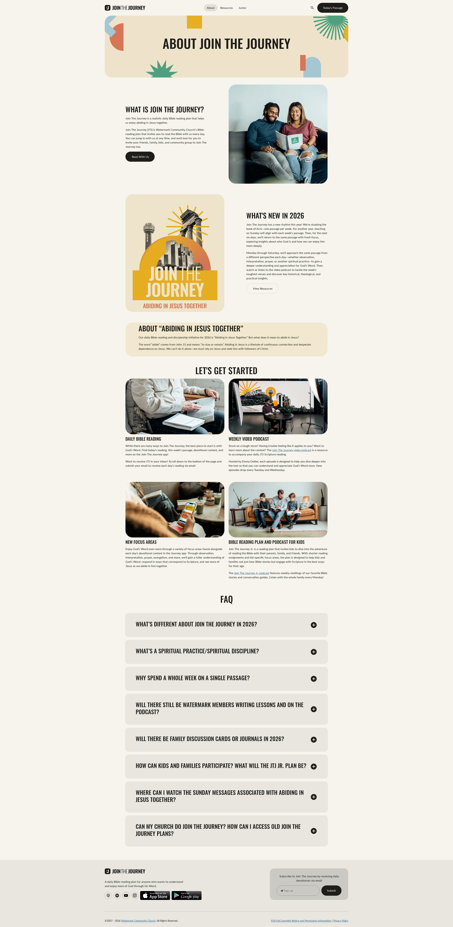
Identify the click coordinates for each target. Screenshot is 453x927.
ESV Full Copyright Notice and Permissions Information (301, 920)
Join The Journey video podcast (291, 450)
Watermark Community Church (138, 920)
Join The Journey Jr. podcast (251, 573)
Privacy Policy (340, 920)
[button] (313, 625)
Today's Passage (333, 8)
